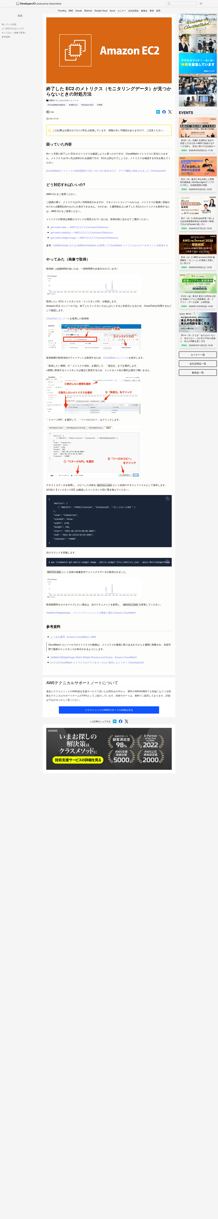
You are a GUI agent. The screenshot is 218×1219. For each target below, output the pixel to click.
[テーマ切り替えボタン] (201, 3)
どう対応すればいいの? (13, 28)
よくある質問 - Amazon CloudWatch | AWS (73, 637)
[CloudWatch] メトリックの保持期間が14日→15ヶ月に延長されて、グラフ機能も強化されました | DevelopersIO (106, 170)
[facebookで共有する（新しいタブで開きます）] (164, 112)
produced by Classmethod (49, 3)
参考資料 (6, 36)
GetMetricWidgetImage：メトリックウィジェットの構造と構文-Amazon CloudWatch (91, 612)
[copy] (167, 498)
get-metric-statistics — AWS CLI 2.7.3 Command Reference (82, 232)
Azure (112, 10)
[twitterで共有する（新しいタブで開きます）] (170, 112)
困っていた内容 (9, 24)
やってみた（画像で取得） (14, 32)
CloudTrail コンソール (58, 318)
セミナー (122, 10)
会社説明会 (133, 10)
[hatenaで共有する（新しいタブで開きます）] (158, 112)
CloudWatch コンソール (116, 357)
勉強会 (144, 10)
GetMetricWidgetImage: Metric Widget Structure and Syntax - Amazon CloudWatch (94, 657)
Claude (78, 10)
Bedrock (88, 10)
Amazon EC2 (88, 104)
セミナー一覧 (198, 354)
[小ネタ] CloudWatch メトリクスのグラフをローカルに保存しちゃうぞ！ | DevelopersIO (97, 662)
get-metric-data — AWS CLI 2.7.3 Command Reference (79, 227)
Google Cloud (100, 10)
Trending (62, 10)
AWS (71, 10)
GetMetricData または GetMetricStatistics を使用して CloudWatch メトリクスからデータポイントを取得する (110, 245)
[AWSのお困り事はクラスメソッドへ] (109, 749)
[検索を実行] (169, 4)
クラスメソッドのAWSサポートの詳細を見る (109, 710)
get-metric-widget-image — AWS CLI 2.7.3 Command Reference (84, 237)
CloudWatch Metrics (57, 104)
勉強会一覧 (198, 372)
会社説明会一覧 (198, 363)
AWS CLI (74, 104)
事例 (152, 10)
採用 (158, 10)
